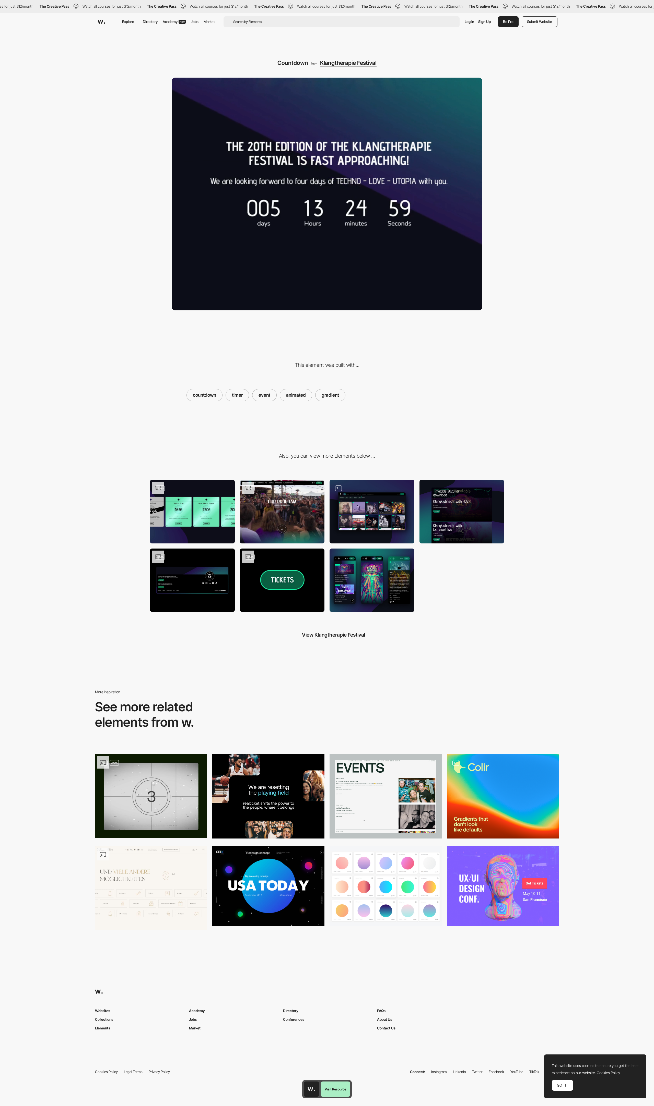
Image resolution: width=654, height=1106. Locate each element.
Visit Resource (335, 1089)
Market (209, 21)
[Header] (282, 511)
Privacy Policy (159, 1071)
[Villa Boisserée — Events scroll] (151, 888)
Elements (102, 1028)
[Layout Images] (268, 796)
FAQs (381, 1010)
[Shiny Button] (282, 580)
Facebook (496, 1071)
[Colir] (503, 796)
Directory (150, 21)
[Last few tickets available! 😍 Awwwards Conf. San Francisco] (503, 886)
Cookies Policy (106, 1071)
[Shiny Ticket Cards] (192, 511)
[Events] (386, 796)
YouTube (516, 1071)
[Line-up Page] (372, 511)
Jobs (194, 21)
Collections (104, 1019)
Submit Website (539, 21)
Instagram (439, 1071)
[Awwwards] (101, 22)
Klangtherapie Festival (348, 63)
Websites (102, 1010)
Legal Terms (133, 1071)
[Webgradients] (386, 886)
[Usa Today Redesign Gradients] (268, 886)
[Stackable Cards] (461, 511)
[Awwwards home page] (311, 1089)
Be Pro (508, 21)
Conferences (293, 1019)
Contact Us (386, 1028)
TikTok (534, 1071)
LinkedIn (459, 1071)
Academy (174, 21)
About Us (384, 1019)
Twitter (477, 1071)
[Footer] (192, 580)
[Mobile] (372, 580)
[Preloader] (151, 796)
